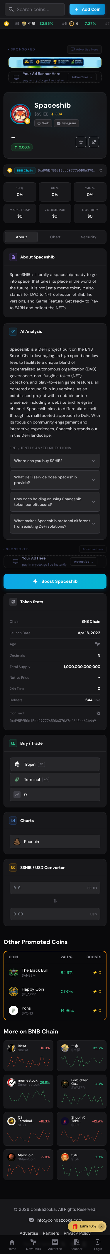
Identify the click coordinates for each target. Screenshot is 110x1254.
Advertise (29, 1233)
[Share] (94, 142)
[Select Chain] (6, 24)
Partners (51, 1233)
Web (45, 123)
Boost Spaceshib (59, 581)
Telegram (69, 123)
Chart (55, 237)
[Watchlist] (81, 142)
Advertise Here (87, 49)
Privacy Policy (77, 1233)
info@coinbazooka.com (59, 1220)
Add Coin (91, 9)
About (21, 237)
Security (89, 237)
